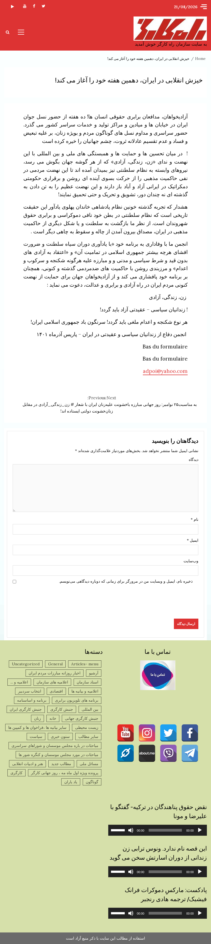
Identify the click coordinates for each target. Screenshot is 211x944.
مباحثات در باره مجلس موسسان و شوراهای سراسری (55, 745)
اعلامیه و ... (19, 682)
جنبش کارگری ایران (26, 709)
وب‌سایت (191, 560)
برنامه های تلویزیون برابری (76, 700)
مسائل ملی (89, 763)
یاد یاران (70, 781)
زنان (37, 718)
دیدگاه (193, 459)
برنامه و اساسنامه (31, 700)
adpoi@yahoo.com (165, 371)
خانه (52, 718)
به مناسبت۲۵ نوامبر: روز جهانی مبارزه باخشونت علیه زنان (151, 404)
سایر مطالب (88, 736)
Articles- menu (84, 663)
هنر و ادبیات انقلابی (27, 763)
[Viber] (168, 753)
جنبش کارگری (61, 709)
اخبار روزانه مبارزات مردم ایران (54, 673)
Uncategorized (26, 663)
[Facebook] (190, 733)
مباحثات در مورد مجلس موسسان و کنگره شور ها (58, 754)
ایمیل (192, 540)
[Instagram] (147, 733)
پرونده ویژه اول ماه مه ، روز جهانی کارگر (64, 772)
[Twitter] (168, 733)
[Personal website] (125, 753)
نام (194, 519)
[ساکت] (131, 830)
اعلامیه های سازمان (52, 682)
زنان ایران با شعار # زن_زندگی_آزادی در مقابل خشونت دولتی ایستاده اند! (64, 404)
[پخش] (199, 830)
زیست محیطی (86, 727)
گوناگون (92, 781)
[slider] (118, 830)
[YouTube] (125, 733)
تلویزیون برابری (12, 7)
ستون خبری (60, 736)
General (55, 663)
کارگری (16, 772)
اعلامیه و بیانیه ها (84, 691)
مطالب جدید (61, 763)
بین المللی (90, 709)
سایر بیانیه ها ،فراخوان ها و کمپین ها (37, 727)
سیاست (36, 736)
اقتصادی (56, 691)
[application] (157, 830)
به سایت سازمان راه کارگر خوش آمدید (171, 44)
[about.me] (147, 753)
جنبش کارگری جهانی (81, 718)
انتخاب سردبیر (29, 691)
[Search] (7, 32)
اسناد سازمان (87, 682)
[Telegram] (190, 753)
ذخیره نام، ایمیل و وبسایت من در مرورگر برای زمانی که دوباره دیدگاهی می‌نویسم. (126, 581)
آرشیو (93, 673)
